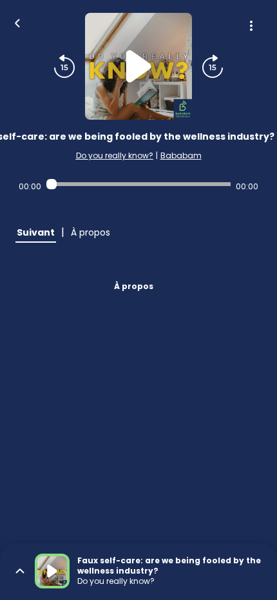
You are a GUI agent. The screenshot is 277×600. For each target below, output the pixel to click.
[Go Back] (17, 21)
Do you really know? (114, 155)
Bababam (181, 155)
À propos (133, 286)
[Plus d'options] (251, 26)
